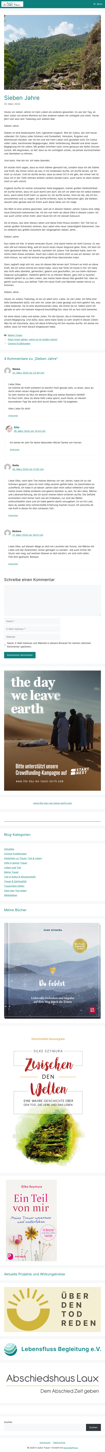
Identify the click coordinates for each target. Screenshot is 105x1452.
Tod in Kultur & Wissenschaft (20, 876)
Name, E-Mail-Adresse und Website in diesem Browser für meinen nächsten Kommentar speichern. (49, 645)
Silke (16, 427)
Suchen (8, 1422)
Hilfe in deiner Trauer (15, 863)
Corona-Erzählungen (19, 343)
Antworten (13, 415)
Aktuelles (9, 849)
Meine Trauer (15, 335)
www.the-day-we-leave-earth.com (52, 803)
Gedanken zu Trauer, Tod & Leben (23, 858)
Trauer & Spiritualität (15, 881)
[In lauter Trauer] (12, 4)
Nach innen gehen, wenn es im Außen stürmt (32, 339)
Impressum (45, 1442)
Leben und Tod (12, 867)
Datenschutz (59, 1442)
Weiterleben (10, 895)
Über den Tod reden (15, 890)
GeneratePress (70, 1447)
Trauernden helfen (14, 886)
